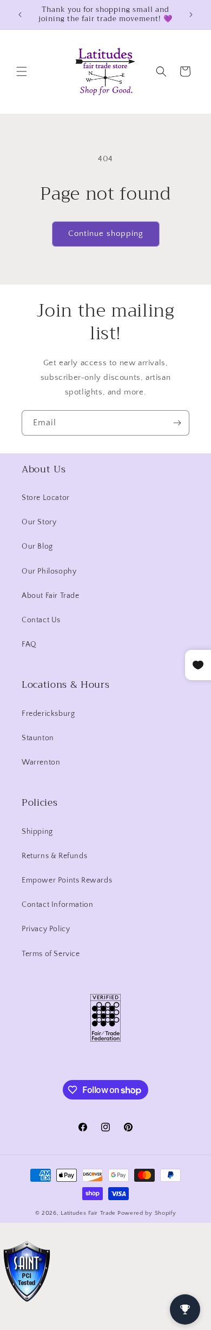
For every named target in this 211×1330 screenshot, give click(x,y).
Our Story (39, 522)
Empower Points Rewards (67, 880)
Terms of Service (51, 954)
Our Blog (37, 546)
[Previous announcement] (20, 15)
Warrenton (41, 762)
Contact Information (57, 904)
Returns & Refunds (54, 856)
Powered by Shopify (146, 1213)
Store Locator (46, 497)
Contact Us (41, 620)
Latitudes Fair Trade (88, 1213)
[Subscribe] (177, 423)
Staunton (38, 738)
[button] (22, 71)
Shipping (37, 831)
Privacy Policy (46, 929)
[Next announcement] (191, 15)
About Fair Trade (51, 595)
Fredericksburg (48, 713)
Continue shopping (105, 233)
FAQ (29, 644)
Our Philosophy (49, 571)
